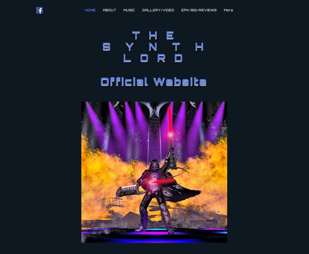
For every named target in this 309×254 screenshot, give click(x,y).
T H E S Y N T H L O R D (154, 47)
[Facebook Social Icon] (39, 10)
